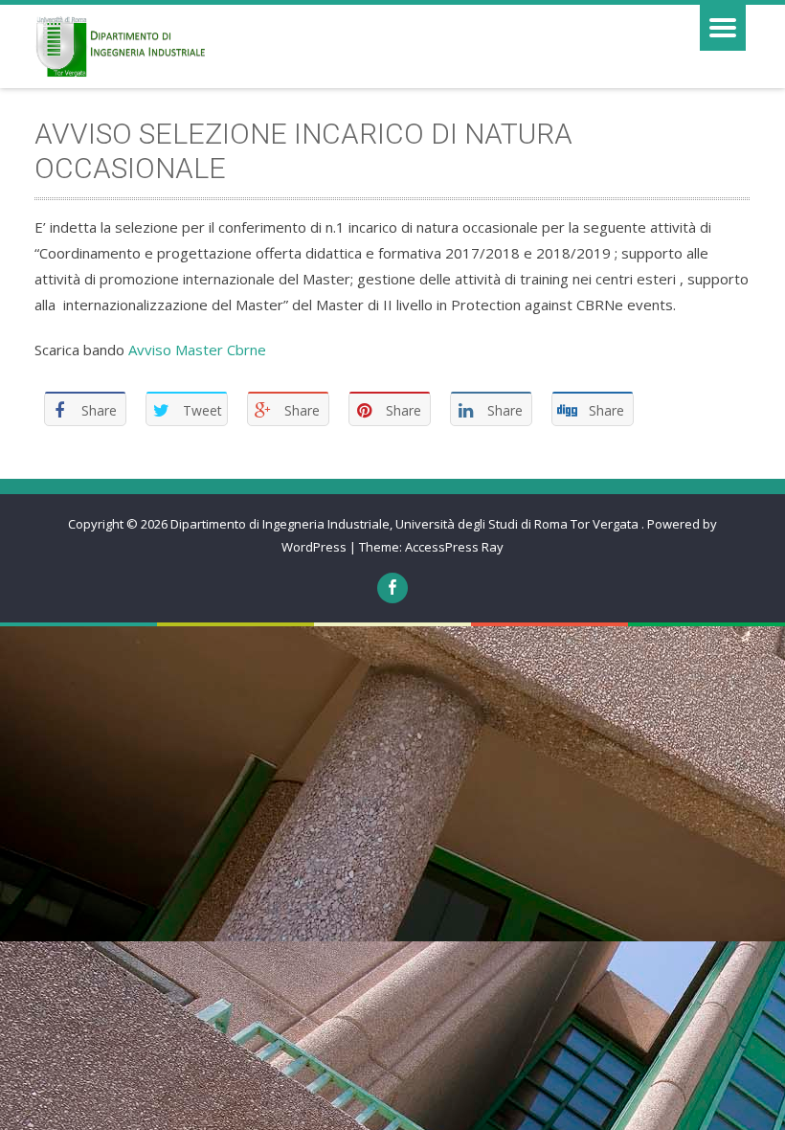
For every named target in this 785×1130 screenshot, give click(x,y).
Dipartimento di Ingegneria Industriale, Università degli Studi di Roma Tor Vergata (405, 523)
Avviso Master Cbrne (197, 349)
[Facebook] (392, 588)
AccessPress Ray (454, 546)
